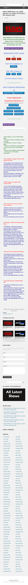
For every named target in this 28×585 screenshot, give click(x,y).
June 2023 (6, 480)
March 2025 (18, 455)
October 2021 (7, 504)
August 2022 (6, 492)
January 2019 (19, 541)
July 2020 (18, 520)
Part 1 (8, 59)
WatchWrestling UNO (13, 580)
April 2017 (6, 566)
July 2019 (18, 534)
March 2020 (18, 524)
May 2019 (18, 536)
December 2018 (7, 543)
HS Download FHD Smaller (13, 108)
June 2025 (6, 453)
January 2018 (19, 555)
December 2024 (7, 460)
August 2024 (6, 464)
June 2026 (6, 439)
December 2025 (7, 446)
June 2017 (6, 564)
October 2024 (7, 462)
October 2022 (7, 490)
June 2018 (6, 550)
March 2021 (18, 511)
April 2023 (6, 483)
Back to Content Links (9, 124)
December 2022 (7, 487)
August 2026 (6, 436)
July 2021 (18, 506)
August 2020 (6, 520)
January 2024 (19, 471)
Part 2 (13, 59)
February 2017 (7, 569)
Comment (5, 366)
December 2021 (7, 501)
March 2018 (18, 552)
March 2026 (18, 441)
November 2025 (19, 446)
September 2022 (19, 490)
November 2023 (19, 473)
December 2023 (7, 473)
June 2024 (6, 466)
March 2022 (18, 497)
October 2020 (7, 518)
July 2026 (18, 436)
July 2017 (18, 562)
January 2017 (19, 569)
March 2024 (18, 469)
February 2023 (7, 485)
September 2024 (19, 462)
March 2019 (18, 538)
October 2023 (7, 476)
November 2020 (19, 515)
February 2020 (7, 527)
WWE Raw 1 (10, 313)
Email (4, 357)
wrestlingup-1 (5, 313)
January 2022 (19, 499)
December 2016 (7, 571)
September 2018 (19, 545)
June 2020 (6, 522)
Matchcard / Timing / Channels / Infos (13, 48)
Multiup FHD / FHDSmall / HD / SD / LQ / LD (13, 93)
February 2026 (7, 443)
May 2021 (18, 508)
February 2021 (7, 513)
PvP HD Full (13, 66)
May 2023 (18, 480)
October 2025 (7, 448)
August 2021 (6, 506)
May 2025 (18, 453)
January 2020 (19, 527)
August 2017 (6, 562)
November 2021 (19, 501)
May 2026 (18, 439)
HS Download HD (8, 111)
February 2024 (7, 471)
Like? (7, 17)
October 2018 (7, 545)
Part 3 (19, 59)
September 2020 (19, 518)
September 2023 (19, 476)
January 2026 (19, 443)
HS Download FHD (13, 105)
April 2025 (6, 455)
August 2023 (6, 478)
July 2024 (18, 464)
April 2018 (6, 552)
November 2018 (19, 543)
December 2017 (7, 557)
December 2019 (7, 529)
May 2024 (18, 466)
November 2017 (19, 557)
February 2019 (7, 541)
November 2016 (19, 571)
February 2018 (7, 555)
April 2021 (6, 511)
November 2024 (19, 460)
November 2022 (19, 487)
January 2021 (19, 513)
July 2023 (18, 478)
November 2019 (19, 529)
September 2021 (19, 504)
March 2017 (18, 566)
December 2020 (7, 515)
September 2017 (19, 559)
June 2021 (6, 508)
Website (4, 361)
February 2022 (7, 499)
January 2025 (19, 457)
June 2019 (6, 536)
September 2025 (19, 448)
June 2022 (6, 494)
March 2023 (18, 483)
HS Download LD (19, 114)
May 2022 (18, 494)
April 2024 (6, 469)
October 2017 (7, 559)
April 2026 (6, 441)
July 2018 (18, 548)
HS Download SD (19, 111)
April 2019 (6, 538)
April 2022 (6, 497)
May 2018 (18, 550)
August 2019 (6, 534)
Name (4, 352)
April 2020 (6, 524)
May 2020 (18, 522)
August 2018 (6, 548)
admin (7, 21)
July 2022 (18, 492)
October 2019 (7, 531)
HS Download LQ (8, 114)
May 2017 (18, 564)
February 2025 (7, 457)
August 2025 (6, 450)
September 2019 (19, 531)
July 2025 (18, 450)
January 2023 (19, 485)
